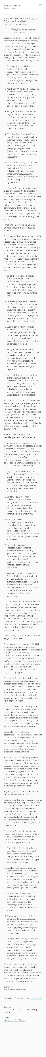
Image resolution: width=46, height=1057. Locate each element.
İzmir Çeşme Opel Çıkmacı (14, 1020)
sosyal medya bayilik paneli (15, 989)
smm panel (8, 987)
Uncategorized (36, 998)
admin (25, 24)
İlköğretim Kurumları (12, 5)
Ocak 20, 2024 (12, 24)
